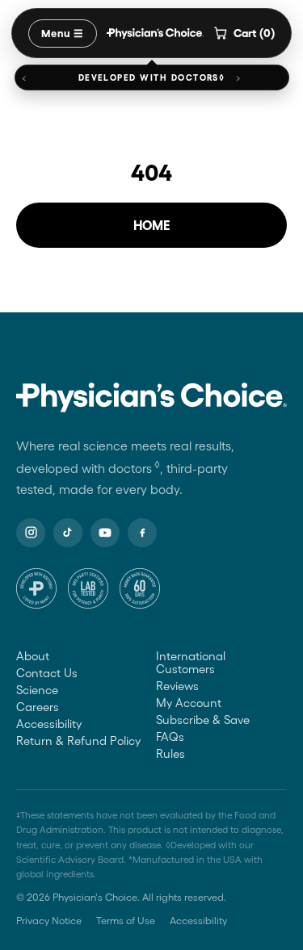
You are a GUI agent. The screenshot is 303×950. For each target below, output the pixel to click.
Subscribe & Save (203, 720)
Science (37, 690)
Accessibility (49, 724)
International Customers (190, 663)
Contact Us (47, 673)
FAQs (170, 736)
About (32, 656)
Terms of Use (125, 920)
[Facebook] (142, 532)
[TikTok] (67, 532)
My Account (188, 703)
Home (151, 225)
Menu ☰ (62, 33)
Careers (37, 707)
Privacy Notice (49, 920)
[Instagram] (30, 532)
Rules (170, 753)
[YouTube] (105, 532)
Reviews (177, 686)
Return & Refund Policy (78, 740)
